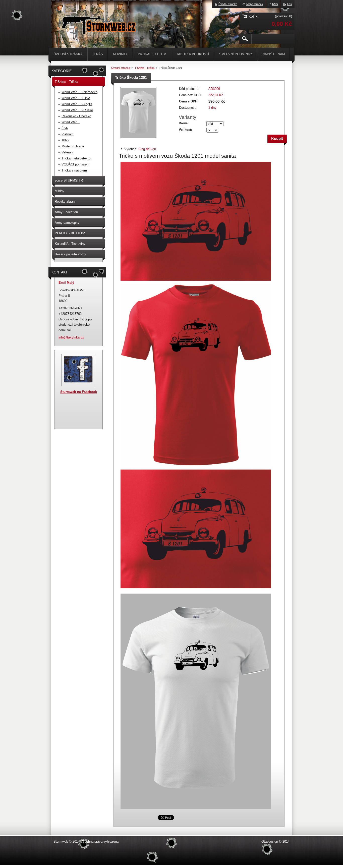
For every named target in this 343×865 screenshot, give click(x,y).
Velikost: (185, 130)
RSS (275, 4)
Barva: (184, 123)
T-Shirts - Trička (144, 67)
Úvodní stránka (120, 67)
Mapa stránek (254, 4)
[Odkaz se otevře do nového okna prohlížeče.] (138, 139)
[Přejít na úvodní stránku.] (98, 32)
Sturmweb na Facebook (78, 392)
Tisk (289, 4)
